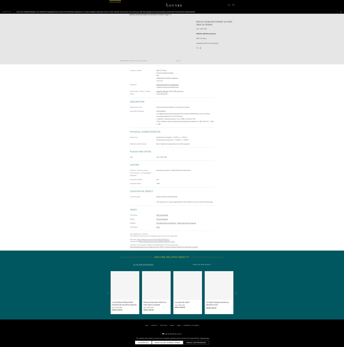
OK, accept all (143, 343)
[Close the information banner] (341, 12)
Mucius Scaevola (162, 219)
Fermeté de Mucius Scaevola (166, 223)
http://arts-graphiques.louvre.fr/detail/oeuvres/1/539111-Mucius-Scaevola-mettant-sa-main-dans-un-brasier (164, 247)
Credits (179, 325)
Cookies (172, 325)
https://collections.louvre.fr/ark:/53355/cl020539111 (153, 239)
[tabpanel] (172, 292)
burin (158, 227)
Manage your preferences (196, 343)
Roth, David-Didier (162, 215)
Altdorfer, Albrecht (202, 34)
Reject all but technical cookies (167, 343)
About (146, 325)
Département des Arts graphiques (167, 85)
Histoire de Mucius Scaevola (186, 223)
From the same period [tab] (202, 264)
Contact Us (154, 325)
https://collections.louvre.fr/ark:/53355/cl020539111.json (157, 241)
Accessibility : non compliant (191, 325)
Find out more (204, 338)
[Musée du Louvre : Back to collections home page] (174, 5)
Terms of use (163, 325)
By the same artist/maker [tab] (143, 264)
